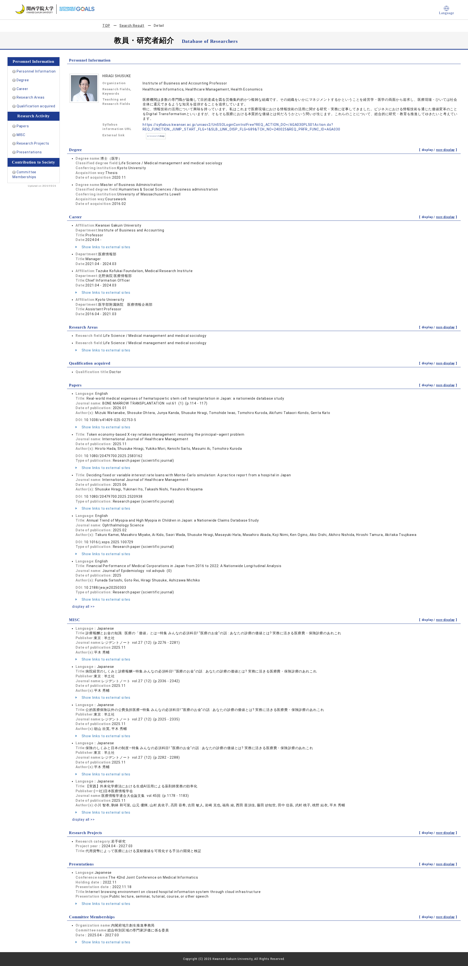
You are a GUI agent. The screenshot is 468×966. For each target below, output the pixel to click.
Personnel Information (36, 71)
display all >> (83, 606)
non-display (445, 150)
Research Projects (33, 143)
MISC (21, 135)
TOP (106, 26)
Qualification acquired (36, 106)
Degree (23, 80)
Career (22, 89)
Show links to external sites (105, 247)
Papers (23, 126)
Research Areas (31, 97)
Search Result (131, 26)
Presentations (29, 152)
